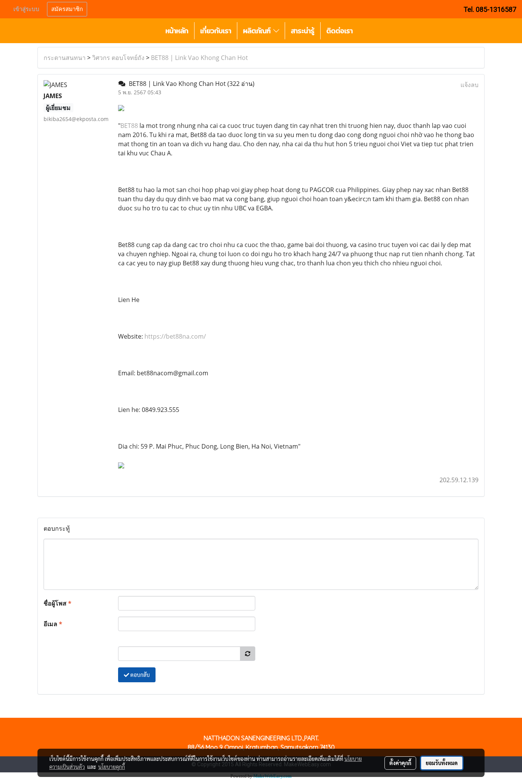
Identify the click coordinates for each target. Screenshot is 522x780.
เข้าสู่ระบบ (26, 9)
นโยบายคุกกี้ (111, 766)
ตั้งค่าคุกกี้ (400, 762)
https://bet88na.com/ (175, 336)
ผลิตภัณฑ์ (258, 30)
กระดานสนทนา (65, 57)
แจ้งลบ (469, 85)
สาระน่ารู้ (302, 30)
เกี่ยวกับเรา (215, 30)
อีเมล (53, 624)
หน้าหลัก (176, 30)
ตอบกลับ (139, 674)
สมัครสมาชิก (67, 9)
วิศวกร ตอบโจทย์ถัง (118, 57)
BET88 (129, 125)
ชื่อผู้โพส (57, 603)
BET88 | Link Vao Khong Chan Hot (199, 57)
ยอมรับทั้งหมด (442, 762)
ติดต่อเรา (339, 30)
